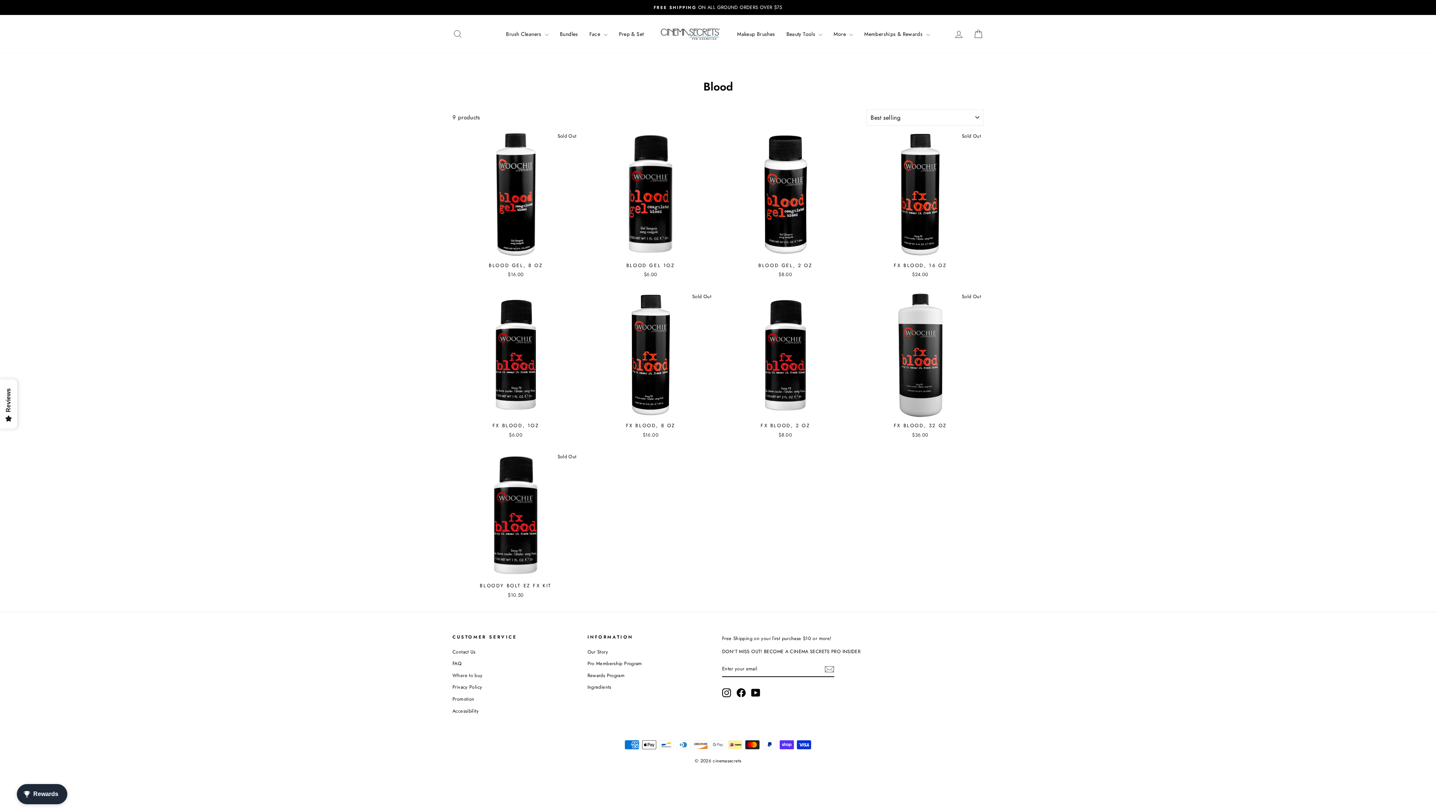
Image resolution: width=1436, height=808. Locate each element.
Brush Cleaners (524, 34)
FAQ (456, 663)
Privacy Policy (467, 687)
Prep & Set (631, 34)
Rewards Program (606, 675)
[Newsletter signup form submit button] (829, 669)
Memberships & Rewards (894, 34)
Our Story (597, 651)
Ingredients (599, 687)
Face (595, 34)
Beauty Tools (801, 34)
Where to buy (467, 675)
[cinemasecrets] (690, 34)
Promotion (463, 699)
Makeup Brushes (756, 34)
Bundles (569, 34)
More (840, 34)
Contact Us (464, 651)
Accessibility (465, 710)
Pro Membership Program (614, 663)
